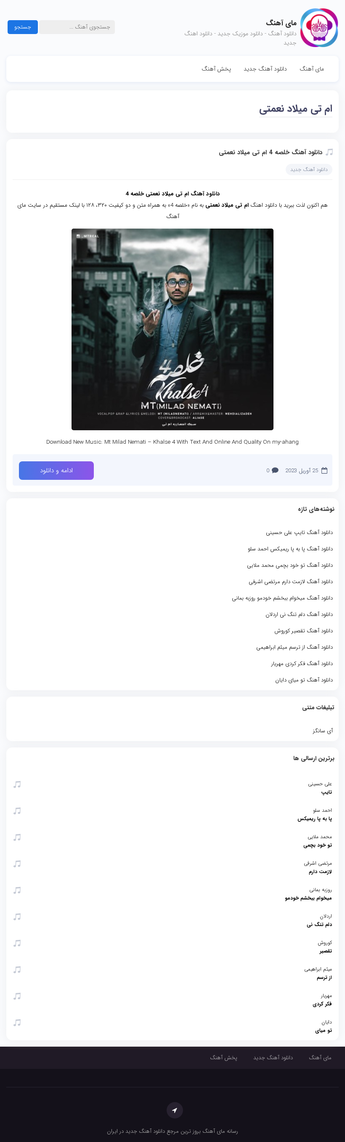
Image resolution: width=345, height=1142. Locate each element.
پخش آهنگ (216, 69)
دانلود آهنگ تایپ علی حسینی (299, 532)
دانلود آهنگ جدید (265, 69)
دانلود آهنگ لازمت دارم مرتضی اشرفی (291, 581)
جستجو (22, 27)
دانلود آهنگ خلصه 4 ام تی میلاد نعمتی (270, 152)
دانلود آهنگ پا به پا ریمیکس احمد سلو (290, 549)
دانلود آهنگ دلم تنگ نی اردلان (299, 614)
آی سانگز (323, 730)
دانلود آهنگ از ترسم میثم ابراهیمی (294, 647)
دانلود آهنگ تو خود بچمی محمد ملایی (290, 565)
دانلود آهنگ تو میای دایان (304, 680)
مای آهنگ (312, 69)
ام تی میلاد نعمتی (295, 109)
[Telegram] (175, 1110)
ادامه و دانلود (56, 471)
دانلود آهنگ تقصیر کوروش (303, 630)
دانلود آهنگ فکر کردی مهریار (302, 663)
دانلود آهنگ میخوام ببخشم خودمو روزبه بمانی (282, 598)
